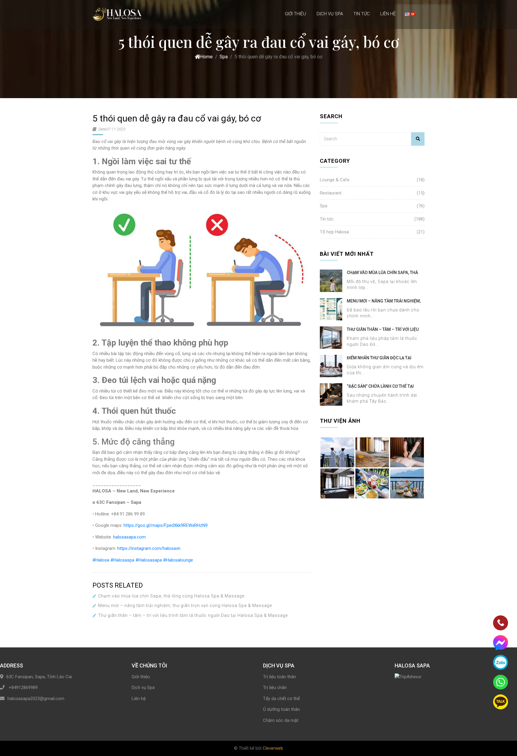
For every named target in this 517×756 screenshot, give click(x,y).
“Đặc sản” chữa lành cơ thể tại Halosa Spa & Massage (380, 386)
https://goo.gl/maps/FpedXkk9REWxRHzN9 (166, 525)
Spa (224, 57)
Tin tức (361, 13)
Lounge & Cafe (334, 179)
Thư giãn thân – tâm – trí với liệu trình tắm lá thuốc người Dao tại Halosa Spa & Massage (193, 615)
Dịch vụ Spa (330, 13)
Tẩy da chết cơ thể (281, 698)
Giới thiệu (295, 13)
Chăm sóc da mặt (280, 720)
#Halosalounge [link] (178, 560)
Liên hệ (388, 13)
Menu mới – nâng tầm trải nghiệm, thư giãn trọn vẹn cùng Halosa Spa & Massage (185, 605)
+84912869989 (22, 687)
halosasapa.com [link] (129, 537)
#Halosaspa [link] (122, 560)
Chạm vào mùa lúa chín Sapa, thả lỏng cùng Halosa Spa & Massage (171, 596)
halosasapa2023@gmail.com (35, 698)
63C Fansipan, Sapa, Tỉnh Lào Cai (39, 676)
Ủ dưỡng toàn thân (281, 709)
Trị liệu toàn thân (279, 676)
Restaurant (330, 193)
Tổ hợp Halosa (334, 232)
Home (206, 57)
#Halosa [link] (100, 560)
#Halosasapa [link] (149, 560)
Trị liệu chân (275, 687)
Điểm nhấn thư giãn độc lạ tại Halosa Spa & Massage (379, 358)
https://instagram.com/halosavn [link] (148, 548)
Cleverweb (273, 748)
